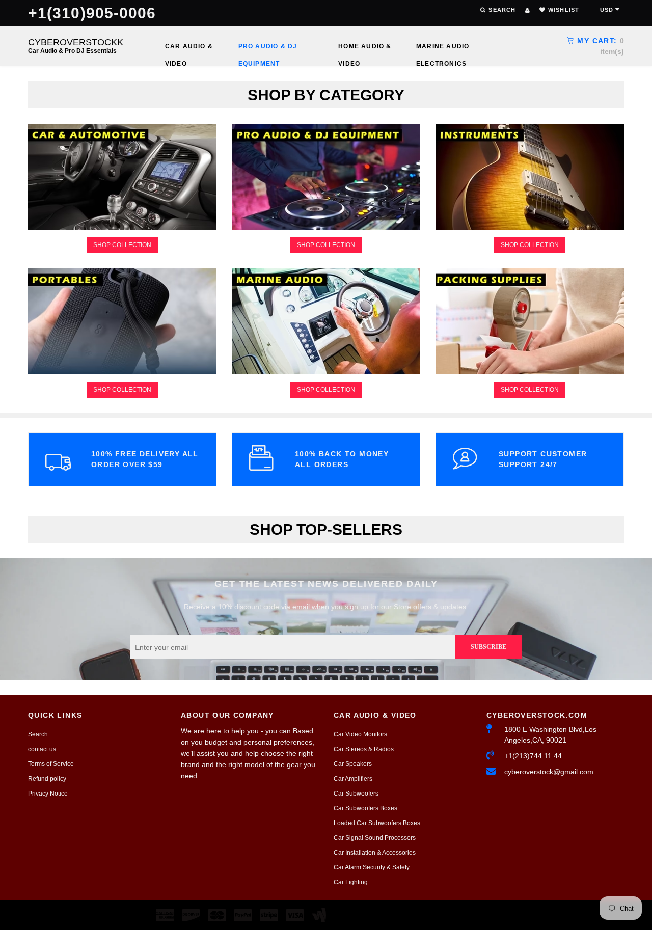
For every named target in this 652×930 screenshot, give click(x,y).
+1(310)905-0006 (92, 13)
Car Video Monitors (360, 734)
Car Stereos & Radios (364, 749)
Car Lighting (351, 882)
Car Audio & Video (189, 49)
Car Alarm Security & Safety (372, 867)
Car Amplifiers (353, 778)
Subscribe (488, 646)
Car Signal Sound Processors (375, 837)
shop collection (122, 245)
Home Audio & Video (364, 49)
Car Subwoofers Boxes (365, 808)
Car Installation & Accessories (375, 852)
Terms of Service (51, 764)
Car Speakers (353, 764)
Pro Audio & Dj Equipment (267, 49)
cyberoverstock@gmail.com (548, 772)
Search (38, 734)
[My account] (527, 10)
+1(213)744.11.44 (533, 756)
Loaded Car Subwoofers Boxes (377, 823)
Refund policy (47, 778)
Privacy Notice (48, 793)
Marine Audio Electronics (442, 49)
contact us (42, 749)
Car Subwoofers (356, 793)
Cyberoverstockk (75, 45)
